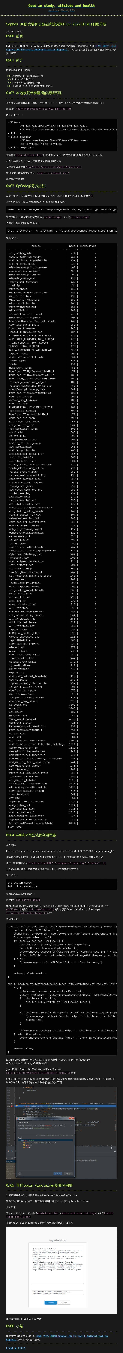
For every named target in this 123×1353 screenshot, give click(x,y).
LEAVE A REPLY (16, 1348)
